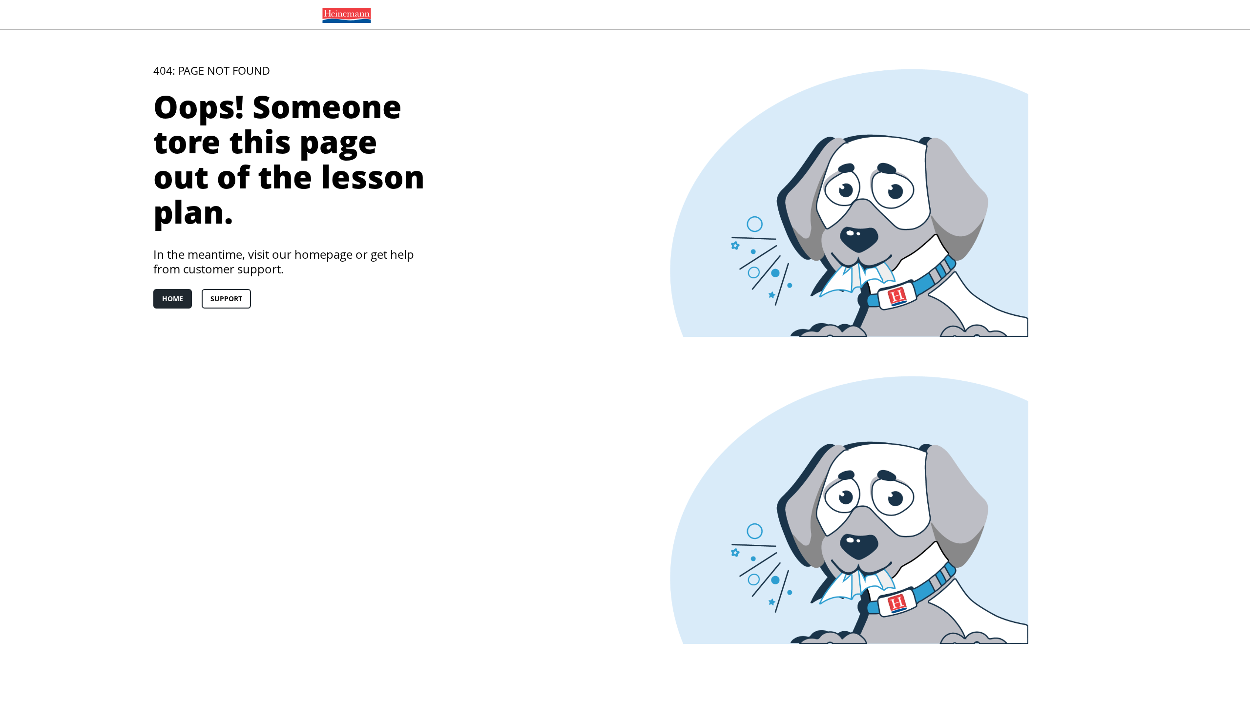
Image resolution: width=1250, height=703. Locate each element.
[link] (344, 14)
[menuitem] (344, 14)
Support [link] (226, 298)
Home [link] (172, 298)
